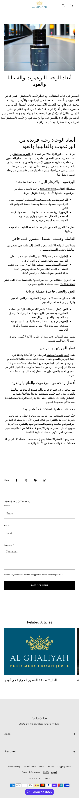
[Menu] (8, 5)
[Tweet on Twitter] (25, 480)
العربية (54, 772)
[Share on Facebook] (16, 480)
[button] (63, 5)
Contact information (31, 772)
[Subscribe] (70, 734)
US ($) (46, 772)
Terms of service (46, 766)
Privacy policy (14, 766)
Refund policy (30, 766)
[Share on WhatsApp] (44, 480)
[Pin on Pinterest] (35, 480)
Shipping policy (64, 766)
